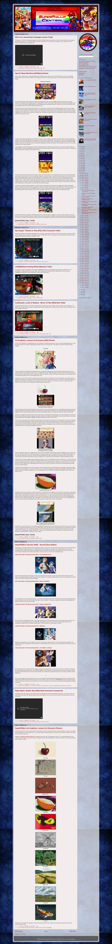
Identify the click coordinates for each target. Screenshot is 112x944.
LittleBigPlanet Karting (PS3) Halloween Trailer (33, 267)
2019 (81, 160)
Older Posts (72, 931)
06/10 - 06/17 (84, 248)
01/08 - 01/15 (84, 285)
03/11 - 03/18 (84, 270)
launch (31, 68)
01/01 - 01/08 (84, 287)
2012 (81, 172)
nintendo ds (38, 224)
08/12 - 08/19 (84, 232)
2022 (81, 155)
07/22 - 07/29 (84, 237)
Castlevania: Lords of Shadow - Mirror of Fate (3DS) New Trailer (40, 303)
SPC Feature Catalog (83, 63)
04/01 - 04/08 (84, 265)
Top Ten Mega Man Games (90, 86)
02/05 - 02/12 (84, 278)
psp (32, 685)
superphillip (56, 685)
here (50, 490)
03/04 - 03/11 (84, 272)
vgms (67, 685)
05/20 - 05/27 (84, 253)
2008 (81, 294)
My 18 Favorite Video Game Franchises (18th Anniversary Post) (87, 62)
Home (46, 931)
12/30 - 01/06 (84, 173)
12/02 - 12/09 (84, 180)
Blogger (73, 939)
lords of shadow (32, 333)
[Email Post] (38, 66)
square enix (46, 685)
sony (33, 261)
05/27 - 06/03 (84, 251)
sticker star (44, 721)
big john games (21, 224)
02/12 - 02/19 (84, 277)
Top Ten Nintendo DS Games (90, 99)
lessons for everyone (30, 538)
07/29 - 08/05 (84, 236)
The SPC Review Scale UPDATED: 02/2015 (88, 66)
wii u (44, 68)
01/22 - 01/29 (84, 282)
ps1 (30, 685)
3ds (19, 333)
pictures (40, 927)
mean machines (32, 224)
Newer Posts (18, 931)
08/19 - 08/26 (84, 231)
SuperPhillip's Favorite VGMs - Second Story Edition (36, 545)
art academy (22, 538)
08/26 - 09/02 (84, 229)
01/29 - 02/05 (84, 280)
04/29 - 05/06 (84, 258)
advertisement (21, 68)
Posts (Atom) (23, 934)
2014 (81, 168)
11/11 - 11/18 (84, 185)
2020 (81, 158)
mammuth (64, 939)
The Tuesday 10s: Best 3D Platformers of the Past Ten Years (89, 94)
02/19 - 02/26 (84, 275)
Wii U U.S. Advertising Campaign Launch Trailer (34, 37)
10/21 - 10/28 (84, 215)
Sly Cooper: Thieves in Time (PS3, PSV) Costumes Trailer (37, 231)
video (41, 68)
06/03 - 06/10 (84, 249)
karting (19, 297)
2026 (81, 148)
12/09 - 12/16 (84, 178)
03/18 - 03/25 (84, 268)
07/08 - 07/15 (84, 241)
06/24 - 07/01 (84, 244)
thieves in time (38, 261)
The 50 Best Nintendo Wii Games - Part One (89, 107)
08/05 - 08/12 (84, 234)
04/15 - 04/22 (84, 261)
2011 (81, 289)
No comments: (33, 66)
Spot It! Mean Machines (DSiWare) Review (31, 73)
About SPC (81, 74)
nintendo (35, 68)
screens (44, 927)
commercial (27, 68)
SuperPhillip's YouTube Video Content (86, 68)
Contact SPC (81, 73)
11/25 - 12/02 (84, 182)
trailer (38, 68)
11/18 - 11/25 (84, 183)
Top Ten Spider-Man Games (90, 80)
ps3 (25, 261)
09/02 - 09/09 (84, 227)
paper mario (38, 721)
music (23, 685)
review (42, 224)
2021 (81, 156)
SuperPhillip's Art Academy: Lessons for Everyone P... (88, 213)
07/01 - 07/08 (84, 243)
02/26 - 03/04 (84, 273)
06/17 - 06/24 (84, 246)
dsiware (26, 224)
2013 (81, 170)
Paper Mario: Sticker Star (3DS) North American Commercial (39, 691)
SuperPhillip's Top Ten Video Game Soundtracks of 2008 (90, 140)
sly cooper (30, 261)
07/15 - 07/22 (84, 239)
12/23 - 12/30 (84, 175)
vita (47, 261)
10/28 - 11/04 (84, 189)
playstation (27, 685)
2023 (81, 153)
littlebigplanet (24, 297)
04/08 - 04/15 (84, 263)
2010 (81, 291)
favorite (19, 685)
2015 (81, 167)
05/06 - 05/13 (84, 256)
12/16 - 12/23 (84, 177)
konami (26, 333)
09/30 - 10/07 (84, 220)
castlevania (22, 333)
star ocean (51, 685)
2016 (81, 165)
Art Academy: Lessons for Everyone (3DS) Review (35, 340)
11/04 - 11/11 (84, 187)
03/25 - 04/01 (84, 266)
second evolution (37, 685)
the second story (62, 685)
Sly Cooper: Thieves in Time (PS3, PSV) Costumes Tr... (88, 197)
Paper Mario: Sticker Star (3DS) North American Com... (89, 210)
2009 (81, 292)
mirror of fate (38, 333)
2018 (81, 162)
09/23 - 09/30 (84, 222)
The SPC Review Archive (84, 65)
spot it (45, 224)
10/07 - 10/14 (84, 219)
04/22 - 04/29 (84, 260)
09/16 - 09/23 (84, 224)
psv (26, 261)
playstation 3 (21, 261)
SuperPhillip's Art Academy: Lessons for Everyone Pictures (38, 728)
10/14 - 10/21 (84, 217)
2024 (81, 151)
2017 (81, 163)
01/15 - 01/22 (84, 283)
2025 (81, 150)
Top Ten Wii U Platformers (89, 125)
